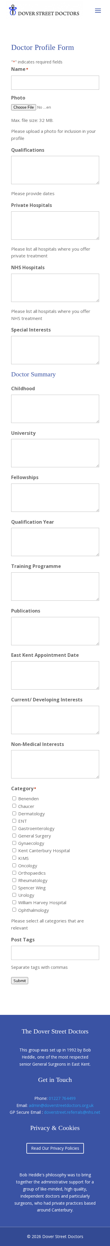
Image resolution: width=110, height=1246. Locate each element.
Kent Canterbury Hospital (44, 850)
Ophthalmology (33, 910)
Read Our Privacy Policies (55, 1148)
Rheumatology (33, 880)
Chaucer (26, 806)
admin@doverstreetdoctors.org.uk (61, 1105)
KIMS (23, 858)
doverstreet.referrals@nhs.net (72, 1112)
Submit (19, 980)
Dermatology (31, 813)
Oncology (27, 865)
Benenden (28, 798)
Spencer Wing (32, 888)
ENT (22, 821)
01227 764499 (62, 1098)
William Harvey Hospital (42, 902)
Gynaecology (31, 843)
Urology (26, 895)
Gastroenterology (36, 828)
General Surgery (34, 836)
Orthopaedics (32, 873)
